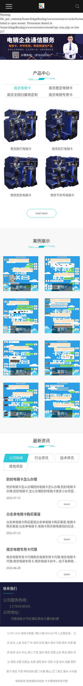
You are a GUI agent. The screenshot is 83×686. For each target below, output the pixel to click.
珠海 (12, 652)
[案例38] (20, 273)
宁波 (35, 652)
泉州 (53, 643)
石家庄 (26, 662)
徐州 (61, 662)
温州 (41, 652)
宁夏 (20, 671)
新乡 (44, 662)
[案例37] (62, 273)
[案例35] (62, 315)
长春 (42, 671)
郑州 (64, 643)
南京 (47, 652)
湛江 (60, 671)
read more (42, 213)
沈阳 (50, 662)
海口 (30, 652)
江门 (54, 671)
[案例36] (20, 315)
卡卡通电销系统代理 (56, 681)
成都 (67, 662)
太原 (33, 662)
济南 (58, 643)
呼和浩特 (29, 671)
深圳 (35, 643)
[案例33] (62, 357)
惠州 (65, 671)
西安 (14, 671)
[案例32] (20, 399)
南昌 (13, 662)
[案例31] (62, 399)
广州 (30, 643)
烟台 (70, 652)
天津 (70, 643)
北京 (24, 643)
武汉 (12, 643)
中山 (24, 652)
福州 (47, 643)
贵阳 (73, 662)
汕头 (18, 652)
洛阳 (38, 662)
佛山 (48, 671)
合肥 (18, 662)
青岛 (64, 652)
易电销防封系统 (35, 681)
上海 (18, 643)
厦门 (37, 671)
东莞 (41, 643)
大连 (56, 662)
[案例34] (20, 357)
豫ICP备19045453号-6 (47, 633)
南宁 (8, 671)
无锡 (53, 652)
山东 (58, 652)
